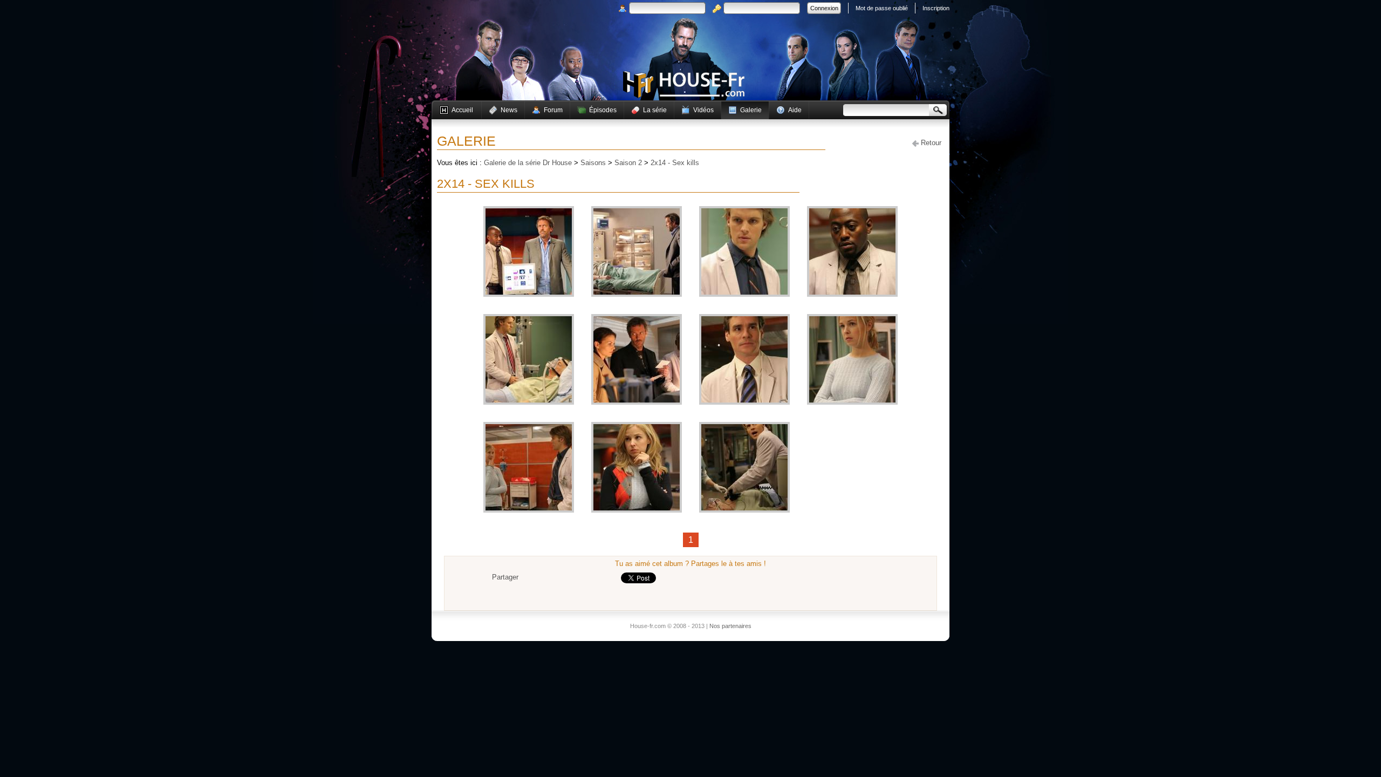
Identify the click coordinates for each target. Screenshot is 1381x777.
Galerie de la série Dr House (528, 163)
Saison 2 (628, 163)
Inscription (935, 8)
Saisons (593, 163)
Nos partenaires (730, 626)
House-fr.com (683, 84)
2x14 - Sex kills (675, 163)
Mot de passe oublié (882, 8)
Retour (930, 143)
